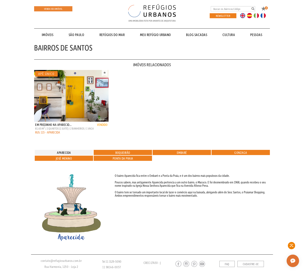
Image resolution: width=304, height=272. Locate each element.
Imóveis (48, 34)
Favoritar (105, 73)
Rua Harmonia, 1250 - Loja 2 (61, 267)
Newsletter (223, 15)
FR (264, 15)
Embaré (182, 152)
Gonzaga (240, 152)
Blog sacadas (196, 34)
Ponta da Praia (123, 158)
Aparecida (64, 152)
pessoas (256, 34)
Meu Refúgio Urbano (155, 34)
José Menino (64, 158)
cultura (229, 34)
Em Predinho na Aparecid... (53, 125)
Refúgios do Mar (112, 34)
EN (243, 15)
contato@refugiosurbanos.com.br (61, 261)
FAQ (227, 264)
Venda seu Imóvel (53, 8)
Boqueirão (122, 152)
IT (258, 15)
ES (250, 15)
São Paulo (76, 34)
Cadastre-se (251, 264)
